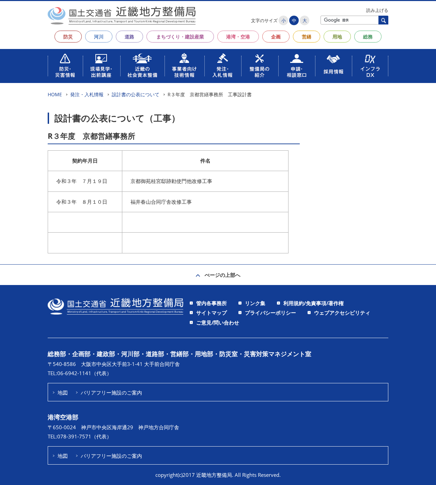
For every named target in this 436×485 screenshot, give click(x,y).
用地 (337, 36)
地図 (63, 392)
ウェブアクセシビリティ (342, 312)
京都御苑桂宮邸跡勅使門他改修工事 (171, 181)
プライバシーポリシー (270, 312)
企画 (276, 36)
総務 (368, 36)
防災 (68, 36)
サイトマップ (211, 312)
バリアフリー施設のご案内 (111, 392)
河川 (99, 36)
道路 (129, 36)
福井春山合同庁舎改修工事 (161, 201)
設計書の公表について (135, 94)
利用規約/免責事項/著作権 (313, 303)
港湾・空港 (238, 36)
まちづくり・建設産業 (180, 36)
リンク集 (255, 303)
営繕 (306, 36)
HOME (55, 94)
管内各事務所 (211, 303)
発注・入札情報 (87, 94)
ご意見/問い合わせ (217, 322)
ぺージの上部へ (222, 274)
